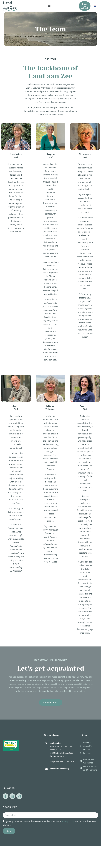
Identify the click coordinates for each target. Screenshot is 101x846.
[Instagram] (19, 796)
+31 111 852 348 (67, 761)
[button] (49, 6)
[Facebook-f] (5, 796)
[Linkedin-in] (12, 796)
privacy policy (68, 821)
